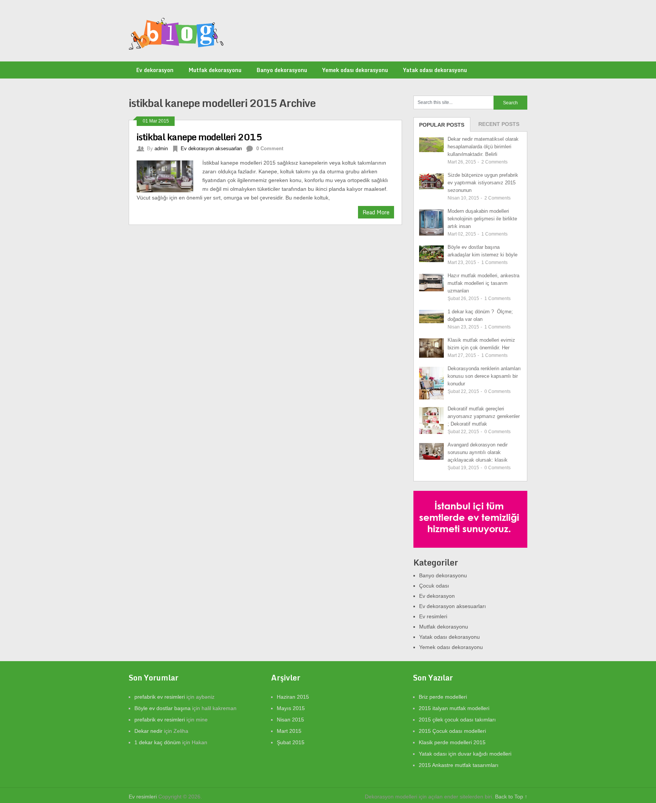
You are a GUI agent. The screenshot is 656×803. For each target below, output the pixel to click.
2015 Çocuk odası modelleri (452, 731)
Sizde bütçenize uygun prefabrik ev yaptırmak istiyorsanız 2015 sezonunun (483, 182)
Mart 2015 (289, 731)
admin (161, 148)
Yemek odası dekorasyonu (355, 70)
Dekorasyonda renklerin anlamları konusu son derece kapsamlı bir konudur (484, 376)
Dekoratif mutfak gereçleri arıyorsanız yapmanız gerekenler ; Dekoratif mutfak (484, 416)
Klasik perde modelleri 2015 (452, 742)
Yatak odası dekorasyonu (435, 70)
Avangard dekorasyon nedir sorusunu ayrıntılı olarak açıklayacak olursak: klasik (478, 452)
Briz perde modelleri (443, 697)
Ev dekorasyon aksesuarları (211, 148)
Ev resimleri (433, 616)
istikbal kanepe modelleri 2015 (199, 136)
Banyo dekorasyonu (282, 70)
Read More (376, 212)
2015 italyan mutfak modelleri (454, 708)
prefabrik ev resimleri (159, 697)
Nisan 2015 (290, 720)
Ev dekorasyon (154, 70)
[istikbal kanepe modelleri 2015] (169, 175)
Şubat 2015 (290, 742)
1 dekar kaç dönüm (157, 742)
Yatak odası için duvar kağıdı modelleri (465, 754)
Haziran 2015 (293, 697)
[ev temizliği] (470, 546)
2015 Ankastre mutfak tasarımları (458, 765)
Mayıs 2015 (291, 708)
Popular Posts (441, 125)
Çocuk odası (434, 586)
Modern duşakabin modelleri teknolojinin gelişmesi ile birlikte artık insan (482, 218)
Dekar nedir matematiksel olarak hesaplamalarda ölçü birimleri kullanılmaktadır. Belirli (483, 146)
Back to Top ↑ (511, 797)
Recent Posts (498, 124)
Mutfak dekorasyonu (215, 70)
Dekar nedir (148, 731)
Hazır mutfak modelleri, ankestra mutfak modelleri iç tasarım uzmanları (483, 283)
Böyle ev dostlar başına (162, 708)
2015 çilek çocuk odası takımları (457, 720)
